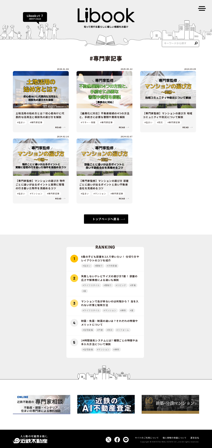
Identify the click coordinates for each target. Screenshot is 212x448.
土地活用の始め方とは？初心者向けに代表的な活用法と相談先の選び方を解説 (40, 115)
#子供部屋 (112, 265)
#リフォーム (123, 329)
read (58, 127)
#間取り (99, 265)
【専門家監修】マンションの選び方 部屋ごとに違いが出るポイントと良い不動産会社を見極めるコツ (104, 184)
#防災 (160, 122)
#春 (84, 290)
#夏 (132, 310)
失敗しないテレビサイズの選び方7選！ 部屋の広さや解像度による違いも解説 (109, 278)
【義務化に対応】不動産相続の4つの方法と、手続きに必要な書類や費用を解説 (104, 115)
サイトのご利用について (147, 437)
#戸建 (100, 329)
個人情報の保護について (175, 437)
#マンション (36, 193)
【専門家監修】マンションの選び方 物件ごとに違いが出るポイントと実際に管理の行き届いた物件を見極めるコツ (40, 184)
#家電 (133, 285)
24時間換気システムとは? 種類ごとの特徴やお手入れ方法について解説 (109, 342)
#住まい (21, 122)
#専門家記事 (36, 122)
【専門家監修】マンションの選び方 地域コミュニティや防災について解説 (167, 115)
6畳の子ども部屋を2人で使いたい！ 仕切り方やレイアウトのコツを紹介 (110, 258)
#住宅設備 (88, 329)
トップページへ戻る (106, 219)
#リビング (121, 285)
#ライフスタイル (91, 285)
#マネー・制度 (88, 122)
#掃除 (123, 310)
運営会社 (194, 437)
